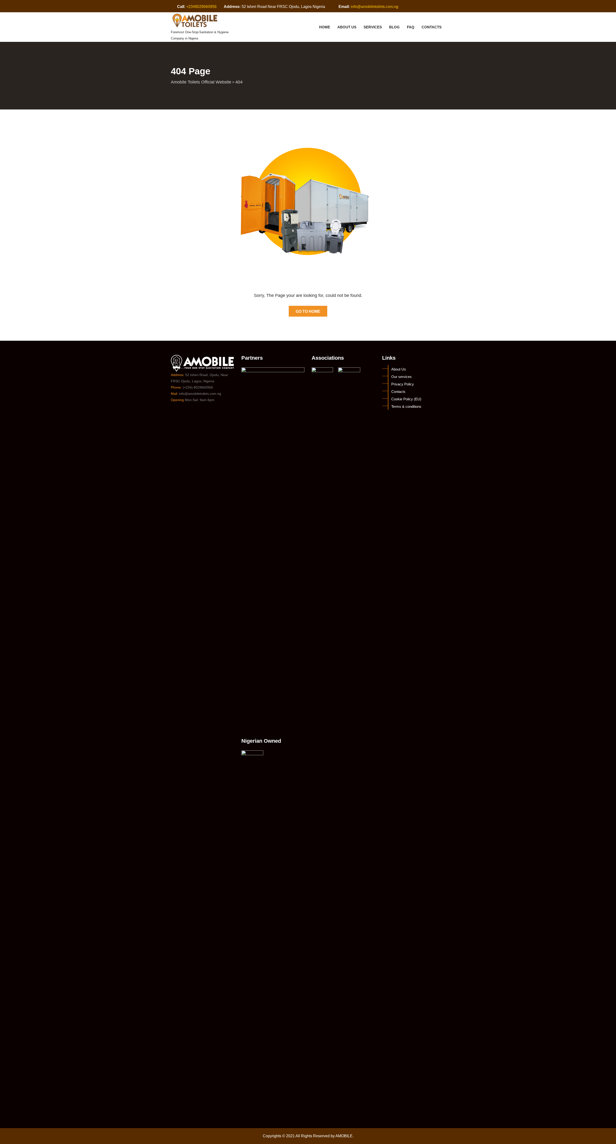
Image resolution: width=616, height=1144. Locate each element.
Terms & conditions (406, 406)
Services (373, 27)
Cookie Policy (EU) (406, 399)
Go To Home (308, 311)
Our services (401, 377)
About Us (346, 27)
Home (324, 27)
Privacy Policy (402, 384)
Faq (410, 27)
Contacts (432, 27)
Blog (394, 27)
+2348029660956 (201, 7)
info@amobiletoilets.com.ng (374, 7)
